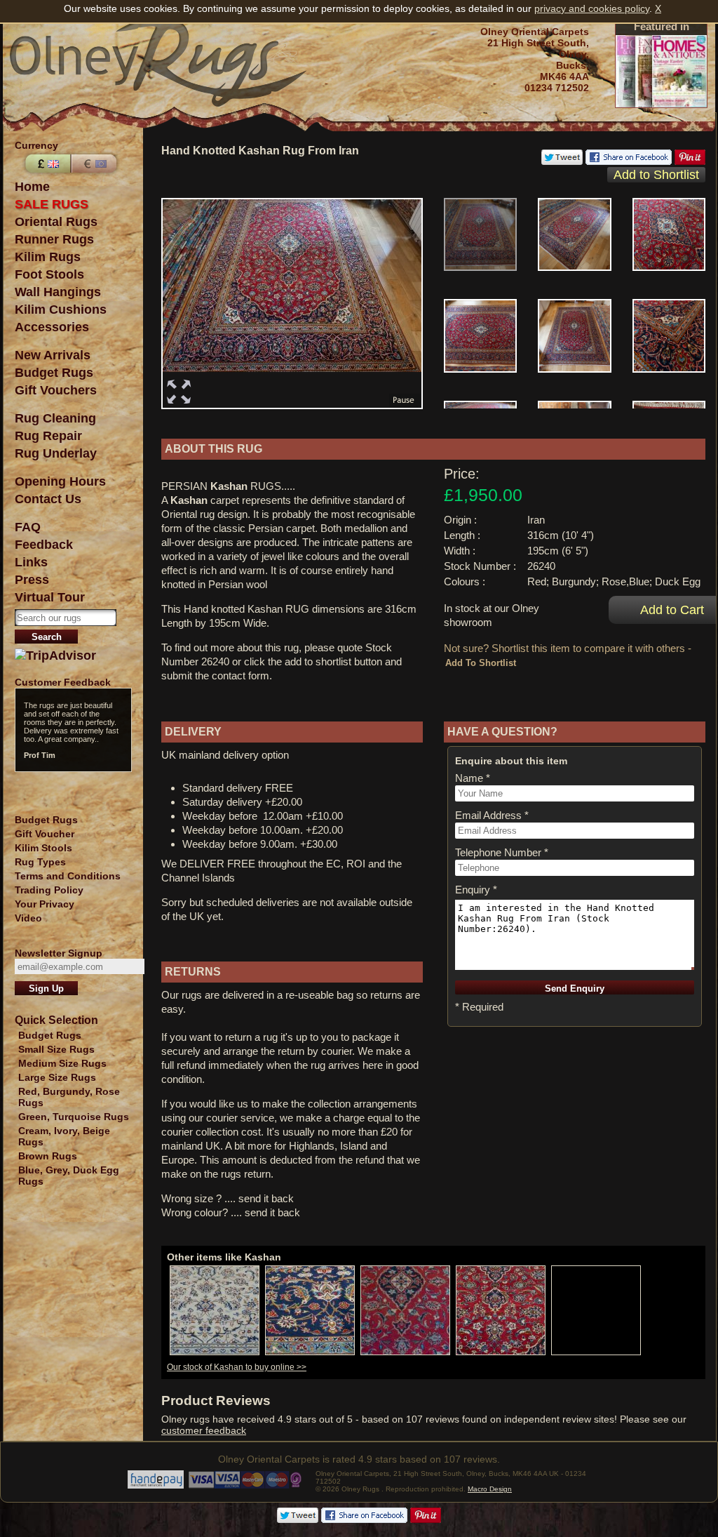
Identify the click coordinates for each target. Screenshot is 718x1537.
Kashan (229, 486)
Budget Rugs (54, 373)
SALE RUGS (51, 204)
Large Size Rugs (57, 1077)
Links (31, 562)
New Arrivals (52, 355)
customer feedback (203, 1430)
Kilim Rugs (48, 257)
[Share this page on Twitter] (562, 161)
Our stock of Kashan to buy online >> (236, 1367)
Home (32, 187)
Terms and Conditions (68, 875)
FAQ (28, 527)
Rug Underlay (56, 453)
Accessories (52, 327)
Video (28, 918)
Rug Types (40, 861)
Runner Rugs (54, 239)
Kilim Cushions (61, 309)
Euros (95, 163)
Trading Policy (49, 890)
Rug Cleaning (55, 418)
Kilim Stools (43, 847)
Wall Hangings (58, 292)
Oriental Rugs (56, 222)
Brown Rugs (47, 1156)
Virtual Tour (50, 597)
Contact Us (48, 499)
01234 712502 (556, 87)
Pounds (46, 163)
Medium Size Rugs (62, 1063)
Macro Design (490, 1489)
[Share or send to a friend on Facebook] (628, 161)
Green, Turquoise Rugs (73, 1116)
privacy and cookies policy (591, 8)
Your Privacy (44, 904)
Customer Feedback (63, 682)
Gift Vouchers (56, 390)
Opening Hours (60, 481)
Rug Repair (48, 436)
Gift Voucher (44, 833)
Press (32, 580)
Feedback (44, 545)
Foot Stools (49, 274)
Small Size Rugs (56, 1049)
